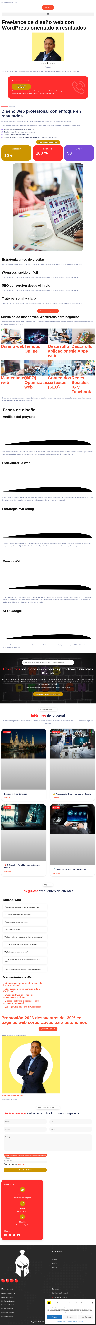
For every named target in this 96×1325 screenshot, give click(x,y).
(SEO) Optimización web (37, 382)
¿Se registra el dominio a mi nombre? (17, 922)
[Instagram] (5, 1235)
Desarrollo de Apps (82, 348)
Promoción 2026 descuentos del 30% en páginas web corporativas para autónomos (44, 1020)
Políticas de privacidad (72, 1321)
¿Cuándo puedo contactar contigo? (17, 952)
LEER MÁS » (7, 797)
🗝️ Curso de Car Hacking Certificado (69, 869)
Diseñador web (17, 1095)
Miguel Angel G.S (7, 1095)
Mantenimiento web (16, 380)
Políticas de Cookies (61, 1321)
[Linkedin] (18, 1235)
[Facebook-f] (7, 1280)
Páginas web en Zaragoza (15, 794)
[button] (92, 1303)
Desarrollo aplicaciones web (60, 351)
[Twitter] (14, 1235)
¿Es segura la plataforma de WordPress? (23, 1007)
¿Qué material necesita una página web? (18, 914)
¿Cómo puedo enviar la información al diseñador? (21, 944)
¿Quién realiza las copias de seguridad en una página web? (24, 937)
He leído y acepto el (14, 1164)
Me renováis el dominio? (13, 929)
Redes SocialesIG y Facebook (81, 384)
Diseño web (12, 346)
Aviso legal (80, 1321)
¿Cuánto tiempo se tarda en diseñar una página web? (22, 907)
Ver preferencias (86, 1317)
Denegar (70, 1317)
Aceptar (54, 1317)
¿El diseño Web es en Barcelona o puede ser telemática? (23, 969)
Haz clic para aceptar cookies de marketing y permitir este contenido (25, 1155)
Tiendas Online (32, 348)
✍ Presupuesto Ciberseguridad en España (72, 794)
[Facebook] (10, 1235)
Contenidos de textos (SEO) (59, 382)
